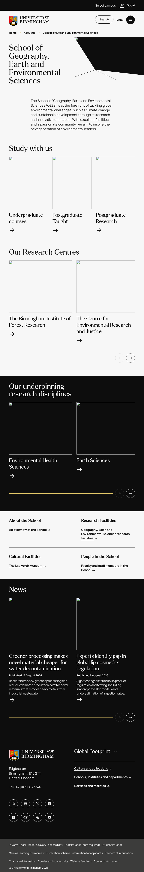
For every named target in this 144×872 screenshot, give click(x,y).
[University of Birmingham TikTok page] (13, 817)
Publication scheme (58, 853)
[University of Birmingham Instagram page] (13, 803)
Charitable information (22, 861)
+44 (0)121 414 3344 (27, 787)
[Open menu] (130, 19)
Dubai (131, 5)
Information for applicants (87, 853)
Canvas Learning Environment (27, 853)
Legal (23, 845)
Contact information (106, 861)
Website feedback (81, 861)
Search (104, 19)
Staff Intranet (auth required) (82, 845)
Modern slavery (37, 845)
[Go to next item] (130, 358)
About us (29, 32)
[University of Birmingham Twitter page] (37, 803)
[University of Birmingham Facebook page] (49, 803)
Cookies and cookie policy (53, 861)
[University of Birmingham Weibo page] (25, 817)
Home (12, 32)
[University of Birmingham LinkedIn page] (25, 803)
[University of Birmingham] (29, 20)
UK (122, 5)
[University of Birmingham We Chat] (37, 817)
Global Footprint (92, 751)
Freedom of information (119, 853)
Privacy (13, 845)
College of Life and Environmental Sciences (70, 32)
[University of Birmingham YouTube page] (49, 817)
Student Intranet (112, 845)
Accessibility (55, 845)
